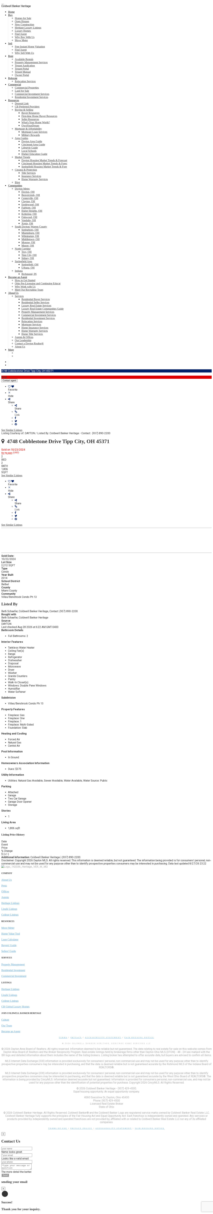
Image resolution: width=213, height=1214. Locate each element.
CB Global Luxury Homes (15, 1006)
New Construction (24, 24)
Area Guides (21, 138)
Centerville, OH (29, 198)
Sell (10, 43)
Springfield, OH (29, 264)
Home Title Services (32, 334)
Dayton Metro (22, 188)
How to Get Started (25, 280)
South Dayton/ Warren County (31, 226)
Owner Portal (22, 75)
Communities (15, 185)
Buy (10, 15)
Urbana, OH (28, 267)
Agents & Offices (24, 337)
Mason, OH (27, 245)
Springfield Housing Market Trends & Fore (44, 166)
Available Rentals (24, 59)
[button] (113, 413)
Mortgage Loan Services (34, 131)
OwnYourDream (30, 125)
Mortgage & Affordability (28, 128)
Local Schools (28, 150)
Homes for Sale (23, 18)
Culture (5, 1019)
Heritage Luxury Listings (28, 27)
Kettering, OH (29, 214)
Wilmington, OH (30, 236)
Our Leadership (23, 340)
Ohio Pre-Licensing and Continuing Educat (37, 283)
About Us (13, 293)
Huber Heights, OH (31, 210)
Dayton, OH (28, 191)
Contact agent (9, 380)
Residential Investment (13, 970)
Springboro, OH (30, 229)
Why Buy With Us (24, 37)
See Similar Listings (11, 430)
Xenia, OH (27, 223)
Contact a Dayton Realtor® (29, 343)
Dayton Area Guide (31, 141)
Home (11, 11)
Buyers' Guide (8, 945)
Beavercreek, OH (30, 195)
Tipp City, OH (29, 255)
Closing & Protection (26, 169)
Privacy (76, 1037)
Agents (5, 897)
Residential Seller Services (35, 302)
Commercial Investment (13, 976)
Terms (63, 1037)
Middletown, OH (30, 239)
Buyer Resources (30, 113)
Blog (17, 182)
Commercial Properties (27, 87)
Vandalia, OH (28, 220)
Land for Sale (22, 90)
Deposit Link (22, 103)
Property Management (13, 964)
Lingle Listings (9, 909)
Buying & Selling (24, 109)
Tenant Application (25, 65)
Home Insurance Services (34, 327)
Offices (5, 891)
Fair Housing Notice (139, 1037)
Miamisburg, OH (30, 233)
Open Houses (22, 21)
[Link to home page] (2, 2)
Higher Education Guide (34, 154)
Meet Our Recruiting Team (29, 289)
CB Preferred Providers (27, 106)
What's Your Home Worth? (35, 122)
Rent (10, 56)
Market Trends (22, 157)
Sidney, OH (27, 258)
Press (4, 885)
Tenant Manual (23, 71)
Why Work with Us (25, 286)
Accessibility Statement (103, 1037)
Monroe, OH (28, 242)
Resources (13, 100)
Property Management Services (31, 62)
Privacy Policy (81, 1128)
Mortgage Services (31, 324)
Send (5, 1175)
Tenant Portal (22, 68)
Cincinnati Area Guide (33, 144)
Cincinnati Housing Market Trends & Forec (44, 163)
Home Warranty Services (34, 179)
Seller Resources (30, 119)
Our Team (6, 1025)
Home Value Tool (10, 933)
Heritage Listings (10, 903)
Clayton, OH (28, 201)
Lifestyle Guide (29, 147)
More (11, 349)
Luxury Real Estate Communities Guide (42, 308)
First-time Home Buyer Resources (39, 116)
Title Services (28, 173)
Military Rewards (30, 135)
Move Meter (21, 40)
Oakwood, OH (29, 217)
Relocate (12, 78)
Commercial (14, 84)
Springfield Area (23, 261)
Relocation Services (25, 81)
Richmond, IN (29, 274)
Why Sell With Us (24, 53)
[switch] (110, 388)
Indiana (19, 270)
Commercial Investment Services (32, 94)
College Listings (9, 914)
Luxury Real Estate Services (36, 305)
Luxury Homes (23, 30)
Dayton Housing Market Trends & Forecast (44, 160)
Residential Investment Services (31, 97)
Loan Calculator (9, 939)
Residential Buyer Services (35, 299)
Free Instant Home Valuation (30, 46)
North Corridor (23, 248)
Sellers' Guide (8, 951)
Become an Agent (17, 277)
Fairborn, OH (28, 207)
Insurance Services (31, 176)
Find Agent (21, 34)
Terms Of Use (57, 1128)
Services (19, 296)
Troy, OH (26, 251)
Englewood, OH (30, 204)
